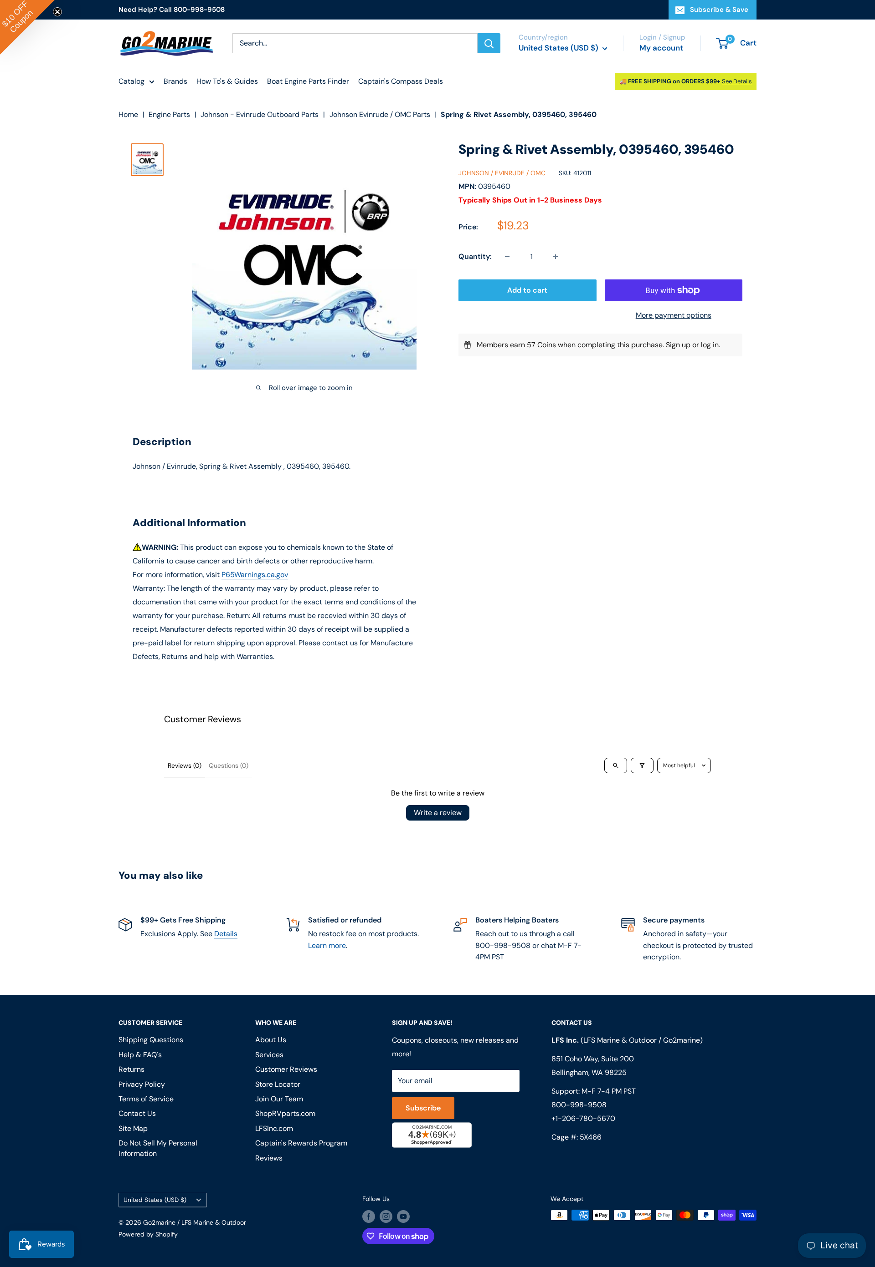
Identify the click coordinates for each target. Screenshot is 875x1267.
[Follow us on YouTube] (403, 1216)
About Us (270, 1039)
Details (225, 933)
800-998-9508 (579, 1105)
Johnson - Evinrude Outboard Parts (260, 114)
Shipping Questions (150, 1039)
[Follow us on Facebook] (368, 1216)
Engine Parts (169, 114)
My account (661, 48)
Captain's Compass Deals (400, 81)
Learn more (327, 945)
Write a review (438, 812)
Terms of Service (146, 1099)
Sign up (678, 345)
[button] (27, 27)
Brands (175, 81)
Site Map (133, 1128)
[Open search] (615, 765)
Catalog (131, 81)
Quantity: (475, 256)
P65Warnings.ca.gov (254, 574)
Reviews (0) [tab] (184, 765)
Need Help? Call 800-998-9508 (171, 9)
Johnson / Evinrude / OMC (502, 173)
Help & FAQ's (140, 1054)
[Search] (489, 43)
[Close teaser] (57, 11)
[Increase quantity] (555, 256)
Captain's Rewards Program (301, 1143)
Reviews (269, 1158)
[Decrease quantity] (507, 256)
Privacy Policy (141, 1084)
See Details (737, 81)
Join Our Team (279, 1099)
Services (269, 1054)
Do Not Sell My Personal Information (157, 1148)
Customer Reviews (286, 1069)
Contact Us (137, 1113)
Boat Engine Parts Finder (308, 81)
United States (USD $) (155, 1200)
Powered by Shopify (148, 1234)
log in (710, 345)
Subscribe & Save (719, 9)
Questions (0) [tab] (228, 765)
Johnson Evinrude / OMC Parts (379, 114)
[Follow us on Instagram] (386, 1216)
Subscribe (423, 1108)
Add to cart (527, 290)
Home (128, 114)
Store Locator (277, 1084)
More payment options (673, 315)
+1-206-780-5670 (583, 1118)
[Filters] (642, 765)
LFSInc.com (274, 1128)
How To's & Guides (227, 81)
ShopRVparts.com (285, 1113)
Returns (131, 1069)
